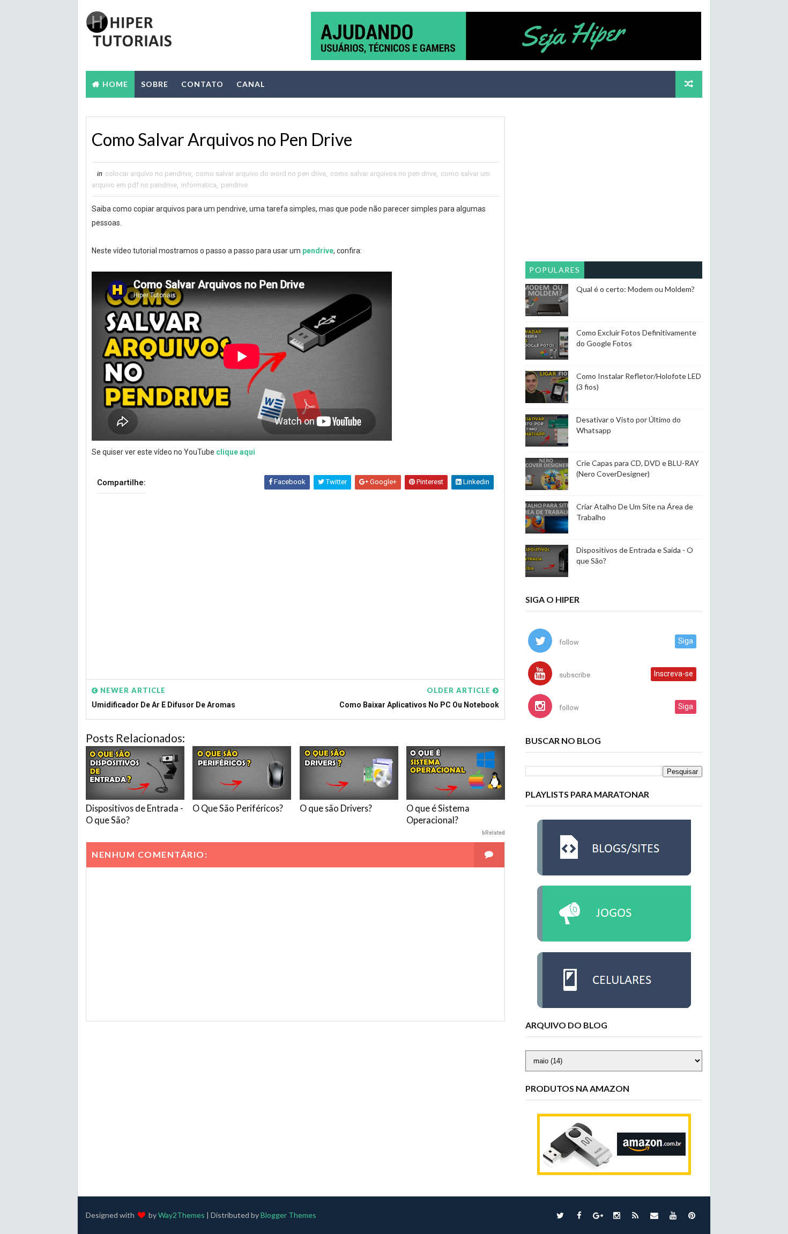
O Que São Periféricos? (237, 808)
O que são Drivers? (336, 808)
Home (115, 84)
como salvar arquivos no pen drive (383, 174)
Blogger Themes (288, 1215)
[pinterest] (691, 1215)
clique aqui (235, 452)
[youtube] (673, 1215)
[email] (654, 1215)
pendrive (234, 185)
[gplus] (598, 1215)
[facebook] (579, 1215)
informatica (199, 185)
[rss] (635, 1215)
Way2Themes (181, 1215)
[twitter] (560, 1215)
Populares (555, 269)
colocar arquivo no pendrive (148, 174)
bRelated (493, 833)
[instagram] (616, 1215)
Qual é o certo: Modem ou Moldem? (635, 289)
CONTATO (202, 84)
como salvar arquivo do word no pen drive (261, 174)
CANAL (250, 84)
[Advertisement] (295, 578)
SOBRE (154, 84)
